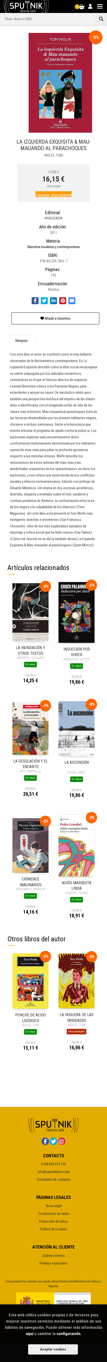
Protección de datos (53, 1221)
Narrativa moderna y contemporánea (53, 247)
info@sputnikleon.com (54, 1172)
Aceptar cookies (53, 1349)
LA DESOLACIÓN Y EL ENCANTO (30, 764)
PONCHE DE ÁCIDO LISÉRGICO (30, 1017)
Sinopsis (21, 340)
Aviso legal (53, 1206)
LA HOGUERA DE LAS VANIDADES (77, 1017)
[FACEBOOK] (45, 1141)
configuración (68, 1333)
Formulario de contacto (53, 1179)
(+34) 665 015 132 (53, 1164)
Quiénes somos (53, 1256)
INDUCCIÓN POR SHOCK (76, 652)
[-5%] (30, 612)
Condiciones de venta (53, 1214)
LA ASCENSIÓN (76, 762)
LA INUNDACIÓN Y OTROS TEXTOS (30, 650)
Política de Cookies (53, 1229)
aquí (29, 1333)
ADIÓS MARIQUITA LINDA (76, 885)
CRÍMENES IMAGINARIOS (31, 881)
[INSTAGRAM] (61, 1141)
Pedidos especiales (53, 1263)
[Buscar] (101, 19)
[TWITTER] (53, 1141)
